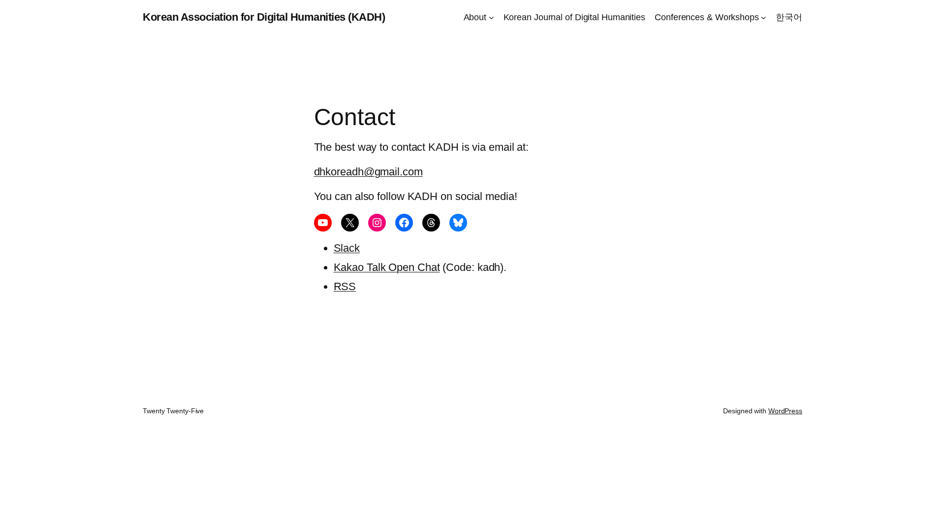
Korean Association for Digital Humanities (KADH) (264, 17)
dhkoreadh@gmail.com (368, 172)
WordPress (785, 411)
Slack (347, 248)
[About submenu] (491, 17)
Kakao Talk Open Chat (387, 267)
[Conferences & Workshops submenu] (763, 17)
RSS (345, 286)
